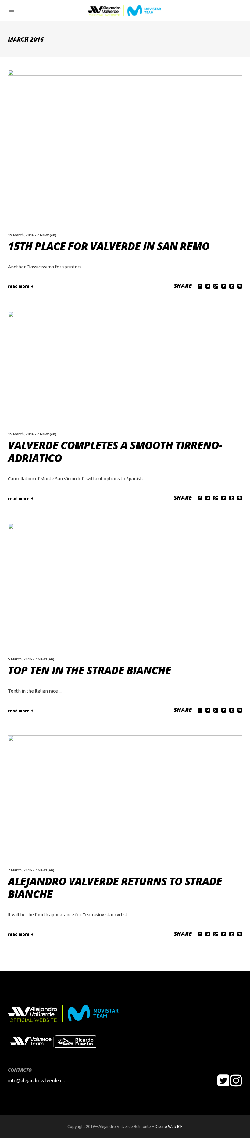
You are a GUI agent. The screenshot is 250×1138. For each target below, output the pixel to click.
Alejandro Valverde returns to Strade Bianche (115, 887)
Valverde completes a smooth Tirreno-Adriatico (115, 451)
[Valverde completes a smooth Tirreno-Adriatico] (125, 363)
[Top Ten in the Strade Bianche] (125, 581)
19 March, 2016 (21, 235)
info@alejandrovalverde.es (36, 1080)
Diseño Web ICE (169, 1126)
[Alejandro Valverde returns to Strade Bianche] (125, 793)
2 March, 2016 (20, 870)
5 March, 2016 (20, 659)
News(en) (48, 235)
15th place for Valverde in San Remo (108, 246)
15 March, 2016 (21, 434)
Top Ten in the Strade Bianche (89, 670)
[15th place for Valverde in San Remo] (125, 143)
